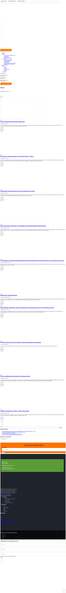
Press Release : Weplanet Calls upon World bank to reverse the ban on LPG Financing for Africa (27, 307)
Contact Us (5, 46)
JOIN (1, 557)
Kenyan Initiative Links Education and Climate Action (15, 376)
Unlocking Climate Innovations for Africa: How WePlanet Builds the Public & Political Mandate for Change (18, 431)
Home (4, 18)
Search (1, 426)
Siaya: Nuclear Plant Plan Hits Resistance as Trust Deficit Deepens (12, 434)
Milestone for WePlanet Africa (8, 295)
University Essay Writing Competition (10, 63)
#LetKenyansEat (6, 61)
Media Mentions (6, 69)
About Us (4, 23)
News (5, 66)
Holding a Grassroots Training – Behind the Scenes (14, 411)
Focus (4, 27)
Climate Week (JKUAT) (8, 60)
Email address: (4, 447)
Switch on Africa (6, 37)
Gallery (5, 70)
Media (4, 41)
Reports (5, 68)
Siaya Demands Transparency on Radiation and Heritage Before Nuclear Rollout (23, 226)
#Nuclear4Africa (6, 62)
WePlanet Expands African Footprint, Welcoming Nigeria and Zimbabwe (20, 342)
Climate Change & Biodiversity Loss (10, 55)
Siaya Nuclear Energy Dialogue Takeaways (12, 121)
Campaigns (5, 32)
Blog (5, 67)
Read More (2, 129)
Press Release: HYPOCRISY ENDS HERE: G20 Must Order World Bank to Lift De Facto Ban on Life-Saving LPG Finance (32, 260)
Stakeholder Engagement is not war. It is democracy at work (17, 191)
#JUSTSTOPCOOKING (6, 50)
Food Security (6, 56)
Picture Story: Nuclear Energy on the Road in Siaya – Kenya (16, 156)
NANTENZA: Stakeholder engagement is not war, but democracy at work (13, 432)
